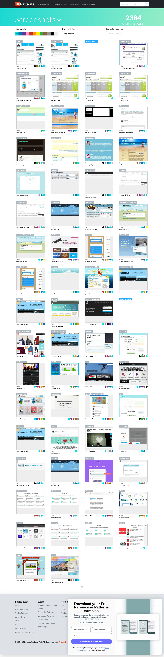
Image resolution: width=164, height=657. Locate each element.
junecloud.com (55, 294)
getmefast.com (90, 294)
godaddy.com (93, 356)
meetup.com (127, 548)
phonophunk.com (90, 261)
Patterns (43, 4)
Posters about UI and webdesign (46, 625)
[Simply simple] (133, 373)
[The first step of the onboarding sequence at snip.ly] (133, 435)
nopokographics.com (23, 485)
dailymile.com (55, 389)
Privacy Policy (64, 642)
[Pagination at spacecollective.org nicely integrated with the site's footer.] (99, 174)
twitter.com (24, 195)
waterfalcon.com (124, 229)
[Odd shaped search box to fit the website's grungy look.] (31, 53)
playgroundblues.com (126, 133)
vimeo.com (126, 292)
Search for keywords (114, 29)
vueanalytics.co (56, 517)
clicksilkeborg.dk (124, 389)
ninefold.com (93, 324)
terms (86, 650)
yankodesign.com (90, 133)
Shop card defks (88, 4)
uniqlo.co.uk (24, 356)
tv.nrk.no (91, 386)
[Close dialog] (158, 602)
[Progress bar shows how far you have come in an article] (99, 501)
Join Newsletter (21, 609)
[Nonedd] (65, 402)
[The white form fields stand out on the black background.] (99, 112)
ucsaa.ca (23, 580)
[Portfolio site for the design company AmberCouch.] (99, 211)
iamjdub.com (127, 195)
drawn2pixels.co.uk (57, 261)
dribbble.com (24, 548)
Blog (17, 605)
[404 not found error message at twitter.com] (31, 182)
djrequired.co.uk (21, 389)
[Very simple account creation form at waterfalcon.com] (133, 212)
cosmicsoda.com (21, 68)
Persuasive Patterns (46, 612)
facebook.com (55, 453)
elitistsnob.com (56, 165)
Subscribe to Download (91, 642)
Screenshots (57, 4)
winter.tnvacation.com (126, 261)
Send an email (20, 628)
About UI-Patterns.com (24, 632)
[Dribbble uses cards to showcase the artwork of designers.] (31, 531)
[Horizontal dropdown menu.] (133, 246)
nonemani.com (56, 421)
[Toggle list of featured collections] (59, 20)
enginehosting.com (57, 326)
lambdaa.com (93, 419)
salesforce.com (124, 517)
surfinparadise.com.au (58, 133)
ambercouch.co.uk (91, 229)
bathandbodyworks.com (127, 68)
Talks (66, 4)
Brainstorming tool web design (47, 606)
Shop (17, 624)
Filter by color (21, 29)
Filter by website (68, 29)
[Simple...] (31, 405)
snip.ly (125, 451)
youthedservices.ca (57, 582)
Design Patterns (21, 613)
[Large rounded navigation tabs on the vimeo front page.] (133, 274)
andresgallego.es (90, 165)
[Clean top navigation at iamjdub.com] (31, 210)
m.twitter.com (21, 133)
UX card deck (43, 620)
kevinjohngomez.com (23, 165)
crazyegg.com (55, 100)
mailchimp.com (124, 485)
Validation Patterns (46, 616)
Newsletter (75, 4)
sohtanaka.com (56, 229)
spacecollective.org (91, 197)
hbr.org (91, 515)
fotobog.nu (23, 419)
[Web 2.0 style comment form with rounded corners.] (133, 124)
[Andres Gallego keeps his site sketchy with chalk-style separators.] (99, 154)
